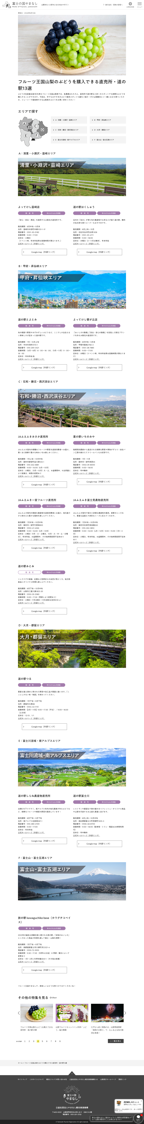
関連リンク (122, 1079)
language (130, 7)
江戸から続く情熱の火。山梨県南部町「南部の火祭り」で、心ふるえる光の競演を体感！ (72, 1030)
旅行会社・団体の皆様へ (114, 5)
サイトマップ (22, 1079)
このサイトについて (37, 1079)
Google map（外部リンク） (43, 252)
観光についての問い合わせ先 (56, 1079)
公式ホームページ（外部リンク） (31, 244)
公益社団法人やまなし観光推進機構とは (83, 1079)
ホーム (20, 1063)
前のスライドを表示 (19, 1013)
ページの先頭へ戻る (72, 1073)
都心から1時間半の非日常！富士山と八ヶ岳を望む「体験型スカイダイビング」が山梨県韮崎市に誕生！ (107, 1030)
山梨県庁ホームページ (108, 1079)
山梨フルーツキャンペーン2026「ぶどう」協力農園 (35, 1028)
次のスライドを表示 (125, 1013)
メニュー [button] (139, 7)
